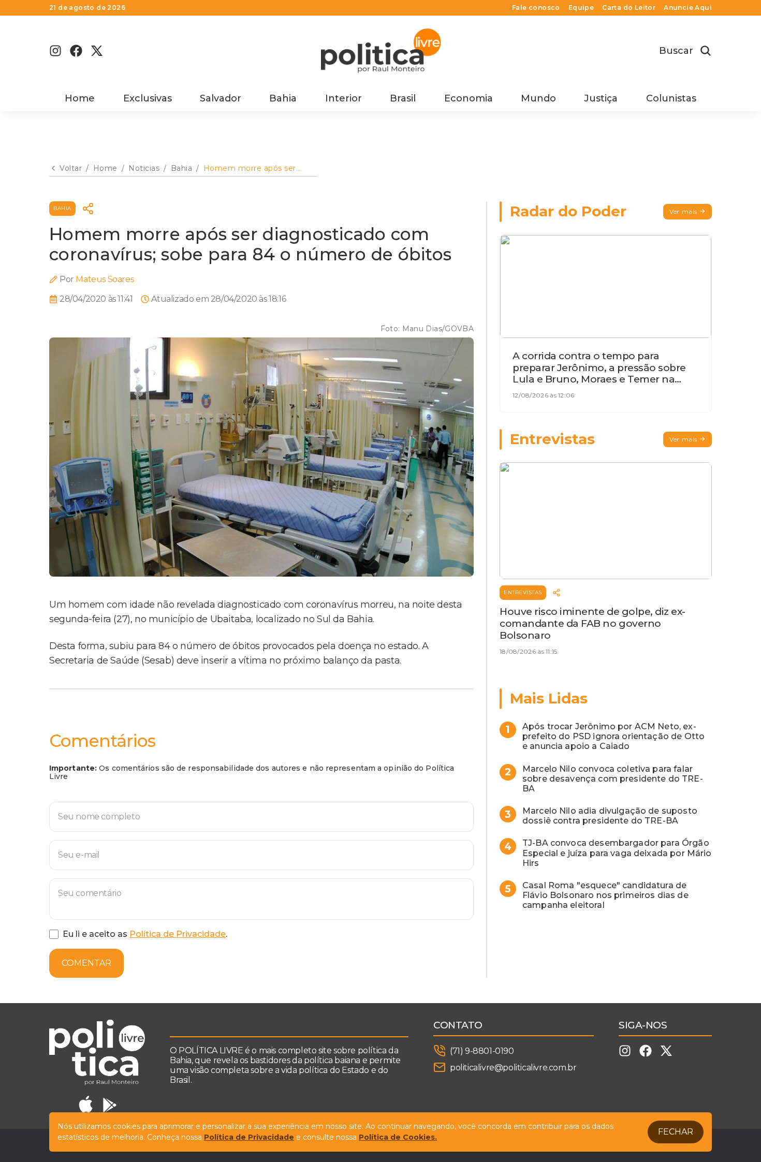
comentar (86, 963)
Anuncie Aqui (688, 7)
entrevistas (523, 592)
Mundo (538, 98)
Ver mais (683, 211)
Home (80, 98)
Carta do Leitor (628, 7)
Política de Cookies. (398, 1137)
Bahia (283, 98)
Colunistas (671, 98)
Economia (468, 98)
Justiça (601, 98)
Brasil (403, 98)
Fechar (675, 1132)
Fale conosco (536, 7)
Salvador (220, 98)
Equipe (581, 7)
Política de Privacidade (177, 934)
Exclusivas (147, 98)
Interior (343, 98)
